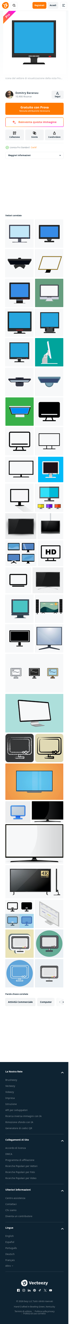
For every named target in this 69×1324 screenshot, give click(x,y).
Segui (57, 96)
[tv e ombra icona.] (46, 735)
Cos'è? (34, 147)
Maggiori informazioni (19, 155)
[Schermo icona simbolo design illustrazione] (19, 619)
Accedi (53, 5)
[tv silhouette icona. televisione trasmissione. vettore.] (19, 989)
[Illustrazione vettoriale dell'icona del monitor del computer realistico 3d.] (17, 1222)
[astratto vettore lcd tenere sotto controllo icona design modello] (21, 847)
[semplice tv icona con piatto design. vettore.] (19, 678)
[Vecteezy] (5, 5)
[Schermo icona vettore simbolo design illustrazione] (19, 649)
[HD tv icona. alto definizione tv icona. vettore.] (18, 874)
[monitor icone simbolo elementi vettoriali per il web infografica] (33, 1054)
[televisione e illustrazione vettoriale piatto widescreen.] (33, 1192)
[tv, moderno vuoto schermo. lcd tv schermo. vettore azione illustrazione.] (18, 820)
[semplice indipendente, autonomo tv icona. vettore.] (45, 874)
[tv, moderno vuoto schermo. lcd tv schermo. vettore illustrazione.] (20, 793)
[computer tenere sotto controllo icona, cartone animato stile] (19, 1019)
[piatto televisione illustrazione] (19, 960)
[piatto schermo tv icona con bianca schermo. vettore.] (21, 707)
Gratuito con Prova (34, 108)
